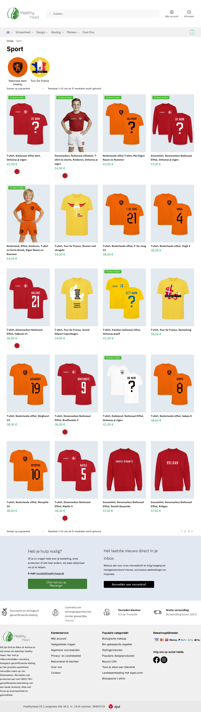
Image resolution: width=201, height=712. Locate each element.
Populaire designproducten (118, 655)
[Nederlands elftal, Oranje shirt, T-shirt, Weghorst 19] (28, 383)
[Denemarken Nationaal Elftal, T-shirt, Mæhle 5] (76, 470)
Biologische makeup (114, 638)
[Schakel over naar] (10, 32)
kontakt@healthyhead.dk (50, 573)
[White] (10, 171)
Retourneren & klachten (65, 661)
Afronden (189, 16)
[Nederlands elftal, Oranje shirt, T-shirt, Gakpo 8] (172, 383)
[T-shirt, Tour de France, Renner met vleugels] (76, 213)
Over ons (56, 667)
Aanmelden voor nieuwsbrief (129, 584)
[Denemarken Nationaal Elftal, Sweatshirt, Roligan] (172, 470)
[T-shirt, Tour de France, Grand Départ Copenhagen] (76, 297)
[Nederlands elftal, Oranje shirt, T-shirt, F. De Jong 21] (124, 213)
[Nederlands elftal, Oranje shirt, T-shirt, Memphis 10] (28, 470)
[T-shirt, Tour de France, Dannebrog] (172, 297)
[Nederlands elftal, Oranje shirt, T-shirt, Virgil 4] (172, 213)
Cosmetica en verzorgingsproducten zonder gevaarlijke (78, 612)
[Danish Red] (17, 171)
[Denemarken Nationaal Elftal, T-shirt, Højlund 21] (28, 297)
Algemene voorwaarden (65, 650)
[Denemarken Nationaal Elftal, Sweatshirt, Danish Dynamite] (124, 470)
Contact (55, 672)
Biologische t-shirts (113, 678)
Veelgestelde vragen (63, 644)
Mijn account (171, 16)
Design (10, 41)
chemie (69, 620)
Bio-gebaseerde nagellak (117, 644)
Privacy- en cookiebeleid (66, 655)
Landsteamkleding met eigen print (122, 672)
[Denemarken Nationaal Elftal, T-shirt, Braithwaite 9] (76, 383)
